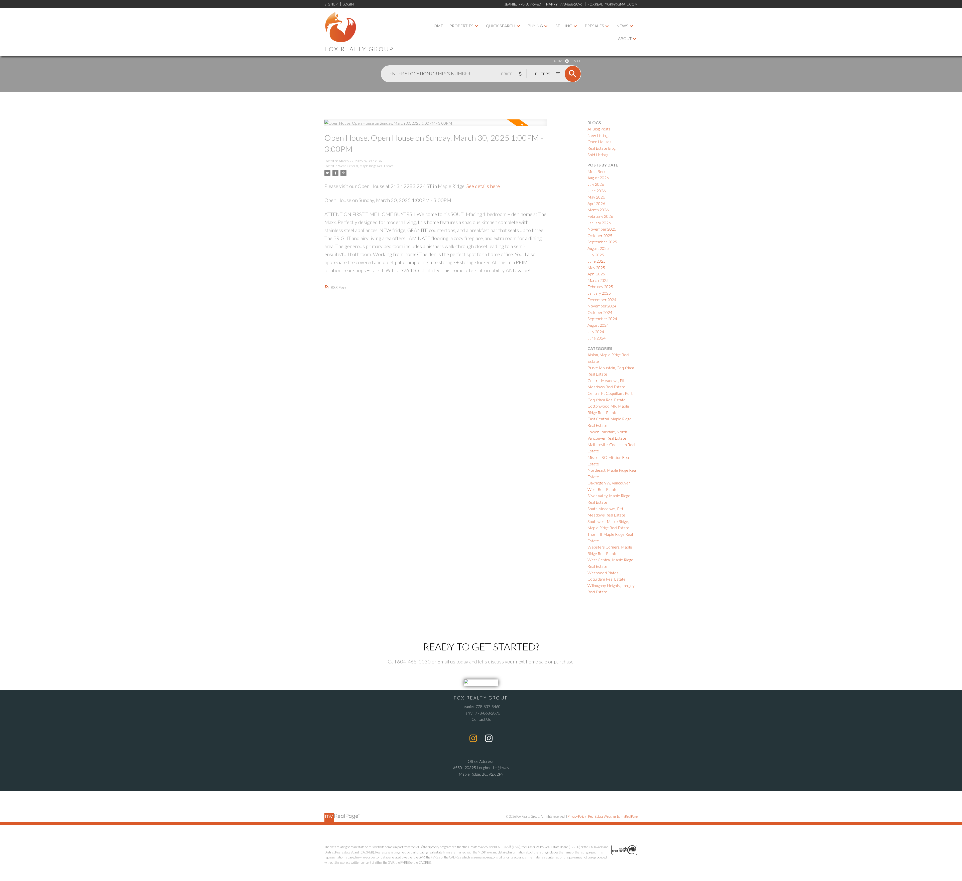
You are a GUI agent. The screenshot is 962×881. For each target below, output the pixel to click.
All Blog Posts (598, 128)
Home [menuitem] (436, 25)
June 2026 (596, 190)
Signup (330, 4)
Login (348, 4)
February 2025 (600, 286)
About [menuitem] (625, 38)
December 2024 (601, 299)
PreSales (594, 25)
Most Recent (598, 171)
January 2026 (599, 222)
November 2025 (601, 229)
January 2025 (599, 293)
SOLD (577, 61)
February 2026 (600, 216)
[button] (473, 738)
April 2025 (596, 273)
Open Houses (599, 141)
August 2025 (598, 248)
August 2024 (598, 325)
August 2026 (598, 177)
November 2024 (601, 305)
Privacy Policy (577, 816)
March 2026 (598, 209)
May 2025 (596, 267)
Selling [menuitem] (563, 25)
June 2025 (596, 261)
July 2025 (595, 254)
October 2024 (599, 312)
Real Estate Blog (601, 148)
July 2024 (595, 331)
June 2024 (596, 337)
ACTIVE (558, 61)
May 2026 (596, 197)
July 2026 (595, 184)
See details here (483, 186)
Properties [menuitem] (461, 25)
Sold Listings (597, 154)
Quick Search (500, 25)
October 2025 (599, 235)
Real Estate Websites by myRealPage (613, 816)
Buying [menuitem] (535, 25)
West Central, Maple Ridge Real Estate (366, 166)
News (622, 25)
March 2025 (598, 280)
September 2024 (602, 318)
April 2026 (596, 203)
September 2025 (602, 241)
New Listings (598, 135)
